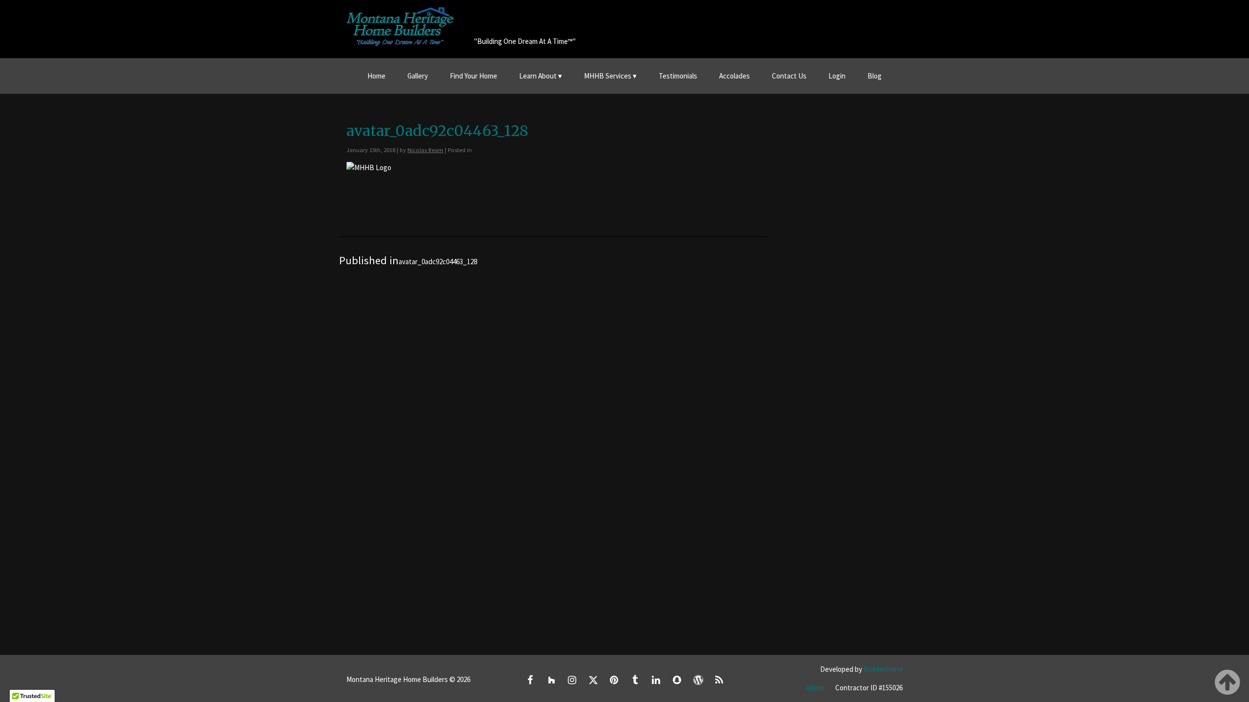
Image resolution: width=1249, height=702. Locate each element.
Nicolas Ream (425, 150)
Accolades (734, 75)
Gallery (417, 75)
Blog (874, 75)
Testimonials (678, 75)
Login (837, 75)
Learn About (538, 75)
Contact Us (789, 75)
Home (376, 75)
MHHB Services (607, 75)
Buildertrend (883, 669)
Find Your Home (473, 75)
